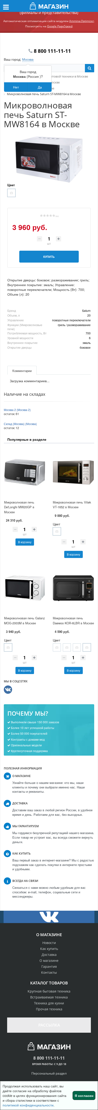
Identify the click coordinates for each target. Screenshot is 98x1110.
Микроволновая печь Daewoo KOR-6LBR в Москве (73, 620)
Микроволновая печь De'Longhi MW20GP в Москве (19, 507)
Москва (28, 59)
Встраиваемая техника (49, 997)
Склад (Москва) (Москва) (20, 424)
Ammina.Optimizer (81, 21)
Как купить (49, 948)
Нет (16, 87)
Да (40, 87)
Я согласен (84, 1095)
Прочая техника (49, 1009)
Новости (49, 942)
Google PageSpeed (59, 26)
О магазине (49, 960)
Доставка (49, 954)
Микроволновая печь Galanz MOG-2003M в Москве (24, 620)
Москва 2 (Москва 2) (17, 410)
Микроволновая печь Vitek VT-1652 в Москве (72, 504)
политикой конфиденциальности (28, 1105)
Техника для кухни (49, 1003)
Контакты (49, 972)
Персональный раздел (49, 1073)
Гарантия (49, 966)
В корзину (24, 542)
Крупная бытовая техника (49, 991)
